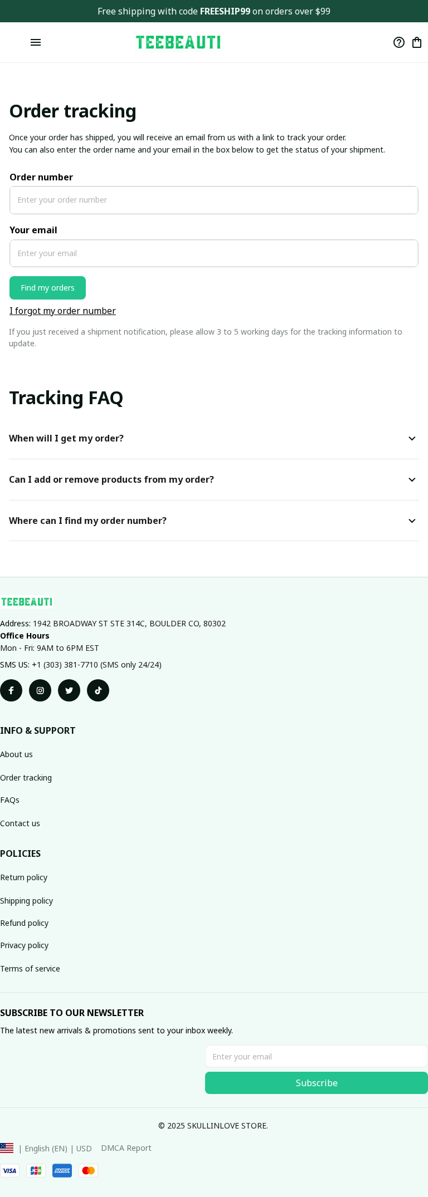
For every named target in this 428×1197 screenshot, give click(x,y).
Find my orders (48, 287)
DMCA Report (126, 1147)
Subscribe (317, 1083)
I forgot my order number (62, 311)
